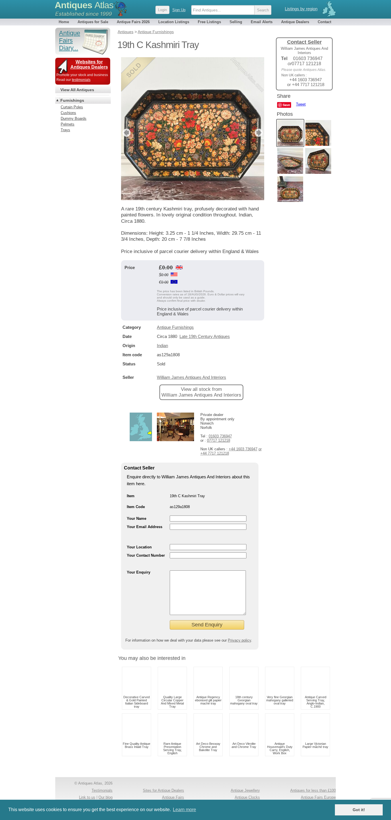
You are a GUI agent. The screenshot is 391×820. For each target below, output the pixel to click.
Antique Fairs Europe (318, 797)
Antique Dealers (295, 22)
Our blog (105, 797)
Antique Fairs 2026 (133, 22)
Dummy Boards (73, 118)
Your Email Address (144, 527)
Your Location (139, 547)
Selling (236, 22)
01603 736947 (220, 436)
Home (64, 22)
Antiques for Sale (93, 22)
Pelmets (67, 124)
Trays (65, 130)
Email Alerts (261, 22)
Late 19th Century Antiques (204, 336)
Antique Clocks (247, 797)
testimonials (81, 80)
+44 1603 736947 (243, 449)
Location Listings (173, 22)
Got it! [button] (359, 809)
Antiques (84, 5)
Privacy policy (239, 640)
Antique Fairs (173, 797)
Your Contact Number (146, 555)
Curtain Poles (72, 107)
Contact (324, 22)
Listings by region (301, 8)
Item (131, 496)
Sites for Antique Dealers (163, 790)
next (259, 133)
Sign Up (178, 10)
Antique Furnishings (175, 327)
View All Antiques (77, 89)
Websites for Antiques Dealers (89, 64)
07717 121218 (218, 440)
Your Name (136, 518)
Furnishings (72, 100)
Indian (162, 345)
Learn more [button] (184, 809)
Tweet (301, 104)
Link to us (87, 797)
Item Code (136, 507)
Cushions (68, 113)
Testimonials (102, 790)
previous (126, 133)
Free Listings (209, 22)
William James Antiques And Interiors (191, 377)
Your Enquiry (138, 572)
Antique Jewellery (245, 790)
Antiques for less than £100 (313, 790)
